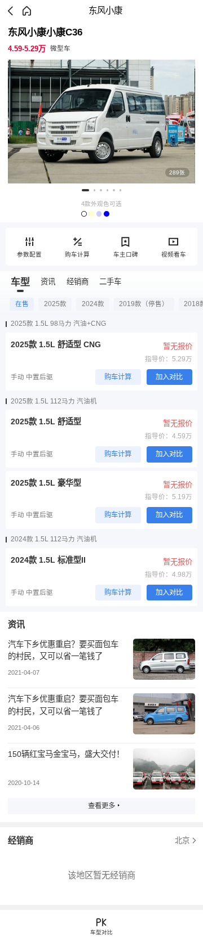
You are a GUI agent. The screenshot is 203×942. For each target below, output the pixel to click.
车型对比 (101, 932)
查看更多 (101, 806)
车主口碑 (125, 254)
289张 (177, 172)
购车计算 (77, 254)
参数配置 (29, 254)
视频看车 (173, 254)
